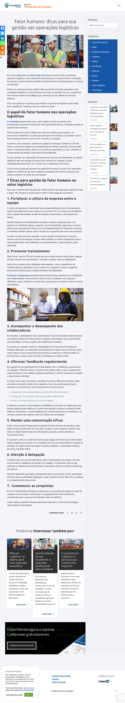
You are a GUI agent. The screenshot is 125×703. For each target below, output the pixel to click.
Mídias (95, 61)
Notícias (95, 71)
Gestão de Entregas (100, 52)
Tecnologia (97, 90)
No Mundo (96, 66)
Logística (96, 57)
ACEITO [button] (28, 695)
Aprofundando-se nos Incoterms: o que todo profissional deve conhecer (45, 561)
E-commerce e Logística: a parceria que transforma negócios (70, 559)
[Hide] (1, 57)
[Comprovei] (28, 5)
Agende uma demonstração (21, 645)
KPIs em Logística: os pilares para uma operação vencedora (18, 559)
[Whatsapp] (2, 42)
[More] (2, 52)
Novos (95, 76)
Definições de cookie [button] (14, 695)
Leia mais (21, 604)
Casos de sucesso (100, 42)
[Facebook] (2, 28)
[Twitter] (2, 33)
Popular (95, 80)
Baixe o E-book (59, 682)
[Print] (2, 47)
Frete (94, 47)
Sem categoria (98, 85)
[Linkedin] (2, 38)
